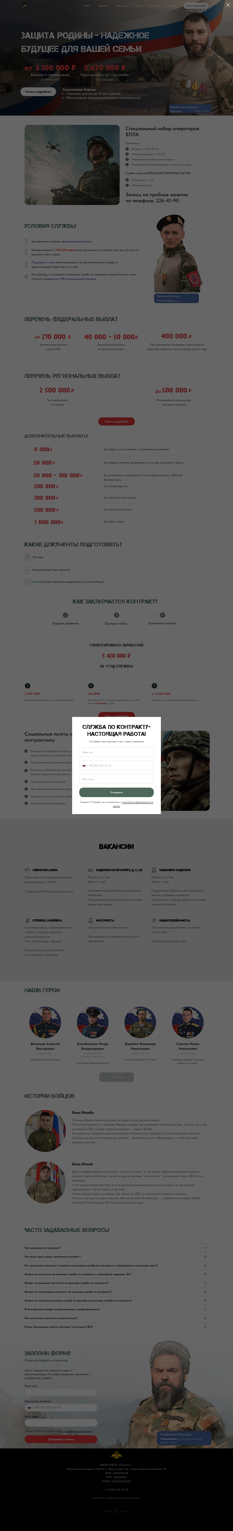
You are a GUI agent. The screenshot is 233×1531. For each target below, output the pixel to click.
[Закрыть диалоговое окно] (228, 5)
